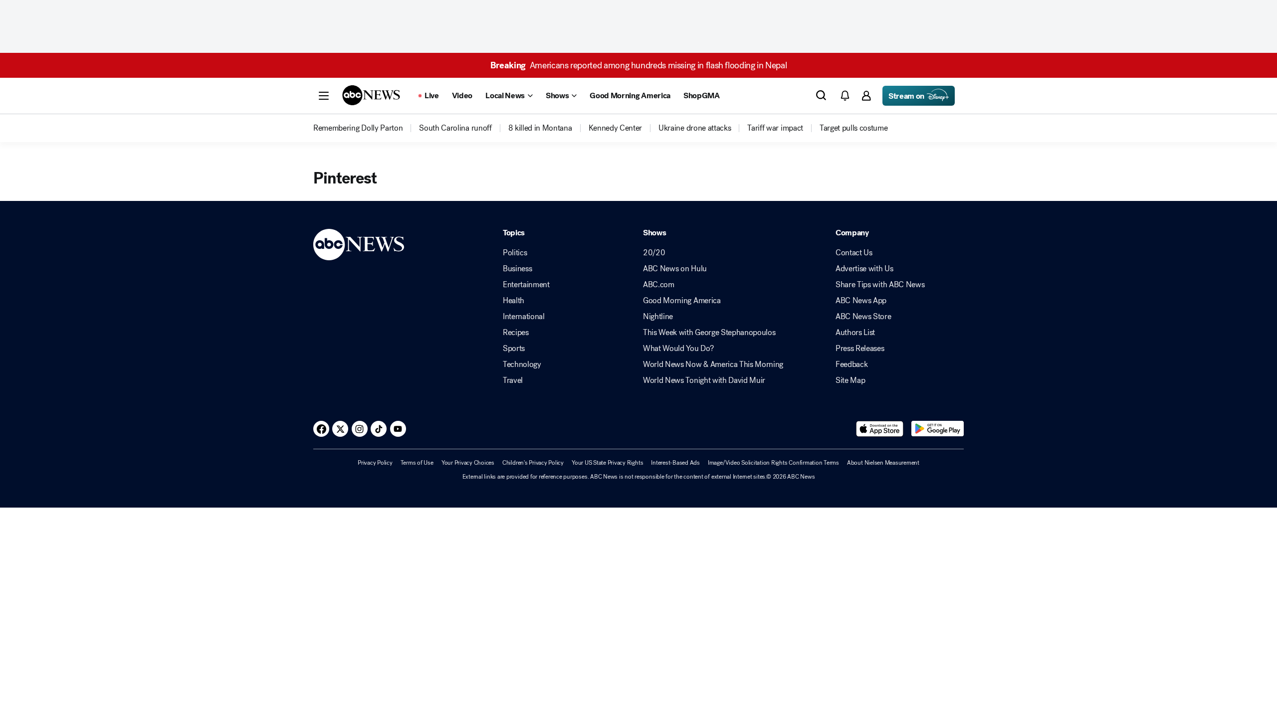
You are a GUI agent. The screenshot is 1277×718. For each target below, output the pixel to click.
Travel (513, 380)
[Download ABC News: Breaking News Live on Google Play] (937, 429)
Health (513, 301)
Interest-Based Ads (675, 463)
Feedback (851, 364)
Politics (515, 253)
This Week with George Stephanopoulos (709, 333)
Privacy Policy (375, 463)
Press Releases (860, 349)
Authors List (855, 333)
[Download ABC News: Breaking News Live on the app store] (880, 429)
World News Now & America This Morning (713, 364)
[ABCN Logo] (371, 95)
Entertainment (526, 285)
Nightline (658, 317)
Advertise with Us (864, 269)
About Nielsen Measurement (883, 463)
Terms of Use (417, 463)
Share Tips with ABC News (880, 285)
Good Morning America (682, 301)
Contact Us (854, 253)
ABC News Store (863, 317)
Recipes (516, 333)
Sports (514, 349)
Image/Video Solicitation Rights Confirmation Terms (773, 463)
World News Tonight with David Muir (704, 380)
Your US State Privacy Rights (607, 463)
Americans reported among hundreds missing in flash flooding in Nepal (638, 65)
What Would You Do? (678, 349)
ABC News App (861, 301)
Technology (522, 364)
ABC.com (658, 285)
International (524, 317)
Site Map (850, 380)
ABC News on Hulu (675, 269)
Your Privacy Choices (467, 463)
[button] (323, 96)
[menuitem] (358, 128)
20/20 (654, 253)
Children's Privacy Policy (533, 463)
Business (517, 269)
